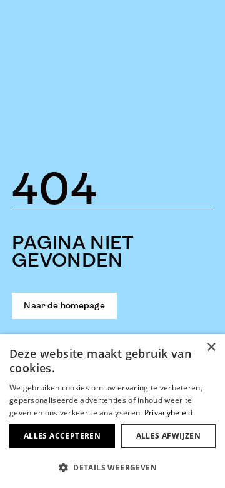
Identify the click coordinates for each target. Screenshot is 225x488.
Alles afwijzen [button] (168, 435)
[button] (112, 467)
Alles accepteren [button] (62, 435)
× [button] (211, 347)
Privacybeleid (168, 412)
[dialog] (112, 411)
